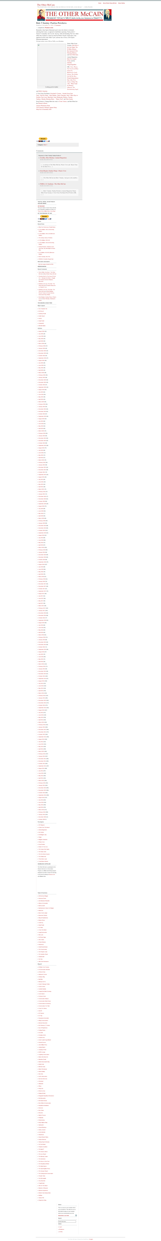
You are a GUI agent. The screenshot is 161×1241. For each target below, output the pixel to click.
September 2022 (42, 445)
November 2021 (42, 469)
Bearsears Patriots (43, 915)
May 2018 (41, 571)
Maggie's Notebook (43, 839)
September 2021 (42, 474)
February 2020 (42, 520)
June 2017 (41, 598)
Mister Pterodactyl (43, 1069)
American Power (42, 898)
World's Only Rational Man (45, 1192)
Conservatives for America (45, 1003)
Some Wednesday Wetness (60, 97)
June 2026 (41, 336)
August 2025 (41, 360)
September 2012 (42, 736)
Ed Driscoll (41, 311)
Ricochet (41, 1112)
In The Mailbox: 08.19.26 (44, 240)
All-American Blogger (43, 896)
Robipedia (41, 1117)
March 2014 (41, 693)
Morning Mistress (71, 53)
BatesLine (41, 910)
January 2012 (42, 756)
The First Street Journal (44, 854)
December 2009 (42, 816)
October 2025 (42, 355)
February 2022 (42, 462)
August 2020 (41, 506)
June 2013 (41, 715)
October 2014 (42, 676)
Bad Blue (41, 979)
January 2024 (42, 406)
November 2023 (42, 411)
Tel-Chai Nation (42, 1144)
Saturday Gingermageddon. (72, 63)
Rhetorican (41, 944)
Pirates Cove (42, 842)
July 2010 (41, 800)
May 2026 (41, 338)
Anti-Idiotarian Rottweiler (44, 900)
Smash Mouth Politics (43, 1137)
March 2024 (41, 401)
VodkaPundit (41, 956)
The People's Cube (43, 951)
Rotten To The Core (43, 846)
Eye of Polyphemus (43, 1027)
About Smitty (121, 3)
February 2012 (42, 753)
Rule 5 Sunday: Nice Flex (44, 256)
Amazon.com (52, 874)
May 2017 (41, 600)
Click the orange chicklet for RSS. (45, 264)
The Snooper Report (43, 1171)
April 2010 (41, 807)
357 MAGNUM (41, 206)
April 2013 (41, 719)
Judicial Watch (42, 1047)
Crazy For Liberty (43, 1008)
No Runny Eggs (42, 937)
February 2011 (42, 783)
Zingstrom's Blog (42, 1200)
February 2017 (42, 608)
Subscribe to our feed (63, 1215)
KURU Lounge (42, 1052)
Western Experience (43, 1190)
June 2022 (41, 452)
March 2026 (41, 343)
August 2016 (41, 622)
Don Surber (41, 832)
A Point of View (42, 972)
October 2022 (42, 443)
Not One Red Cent (43, 1078)
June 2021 (41, 481)
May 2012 (41, 746)
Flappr (40, 837)
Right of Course (42, 1115)
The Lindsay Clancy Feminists (45, 237)
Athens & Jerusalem (43, 903)
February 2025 (42, 375)
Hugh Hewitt (41, 320)
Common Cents (42, 996)
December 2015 (42, 642)
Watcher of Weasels (43, 1188)
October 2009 (42, 819)
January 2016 (42, 639)
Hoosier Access (42, 1042)
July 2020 (41, 508)
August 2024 (41, 389)
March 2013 (41, 722)
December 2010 (42, 787)
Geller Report (42, 316)
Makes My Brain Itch (43, 1056)
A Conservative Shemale (44, 969)
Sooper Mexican (42, 1139)
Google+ (91, 1239)
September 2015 (42, 649)
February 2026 (42, 345)
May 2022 (41, 455)
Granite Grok (42, 1037)
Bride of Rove (42, 920)
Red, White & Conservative (45, 1103)
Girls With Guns (73, 55)
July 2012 (41, 741)
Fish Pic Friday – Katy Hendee (48, 95)
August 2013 (41, 710)
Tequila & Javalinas (43, 1146)
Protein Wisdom (42, 942)
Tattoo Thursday (61, 95)
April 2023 (41, 428)
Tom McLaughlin (42, 1178)
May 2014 (41, 688)
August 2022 (41, 447)
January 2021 (42, 494)
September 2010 (42, 795)
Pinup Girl (41, 1088)
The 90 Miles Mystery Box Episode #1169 (72, 49)
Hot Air (40, 318)
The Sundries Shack (43, 954)
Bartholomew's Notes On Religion (46, 908)
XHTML (61, 1231)
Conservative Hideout (43, 998)
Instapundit (41, 323)
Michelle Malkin (42, 325)
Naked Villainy (42, 1071)
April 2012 (41, 749)
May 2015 (41, 659)
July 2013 (41, 712)
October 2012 (42, 734)
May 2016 (41, 630)
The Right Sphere (43, 1166)
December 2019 (42, 525)
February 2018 (42, 579)
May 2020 (41, 513)
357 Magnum (42, 825)
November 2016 (42, 615)
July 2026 (41, 333)
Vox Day (40, 959)
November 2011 (42, 761)
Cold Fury (41, 922)
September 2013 (42, 707)
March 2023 (41, 430)
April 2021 (41, 486)
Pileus (40, 1086)
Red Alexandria (42, 1098)
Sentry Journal (42, 1129)
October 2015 (42, 647)
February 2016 (42, 637)
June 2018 (41, 569)
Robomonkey (42, 1120)
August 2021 (41, 477)
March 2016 (41, 634)
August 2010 (41, 797)
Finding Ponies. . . (43, 1030)
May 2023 (41, 426)
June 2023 (41, 423)
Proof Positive (42, 844)
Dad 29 (40, 1010)
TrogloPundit (41, 1183)
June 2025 (41, 365)
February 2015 (42, 666)
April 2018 (41, 574)
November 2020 (42, 498)
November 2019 (42, 528)
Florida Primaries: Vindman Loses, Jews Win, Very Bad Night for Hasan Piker (47, 248)
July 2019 (41, 537)
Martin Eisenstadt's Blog (44, 1061)
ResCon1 (41, 1107)
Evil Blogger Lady (42, 834)
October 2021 (42, 472)
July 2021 (41, 479)
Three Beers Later (43, 859)
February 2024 (42, 404)
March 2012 (41, 751)
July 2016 (41, 625)
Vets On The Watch (43, 1185)
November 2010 (42, 790)
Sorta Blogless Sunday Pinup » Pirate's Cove (53, 171)
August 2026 (41, 331)
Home (99, 3)
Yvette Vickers (63, 101)
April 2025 (41, 370)
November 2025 (42, 353)
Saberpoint (41, 1124)
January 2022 (42, 464)
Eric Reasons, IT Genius (44, 1025)
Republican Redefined (44, 1105)
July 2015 (41, 654)
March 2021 (41, 489)
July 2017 (41, 596)
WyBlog (40, 1195)
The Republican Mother (44, 1163)
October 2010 (42, 792)
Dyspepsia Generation (44, 1018)
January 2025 (42, 377)
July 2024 (41, 392)
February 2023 (42, 433)
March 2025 (41, 372)
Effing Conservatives (43, 1020)
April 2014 (41, 690)
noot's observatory (43, 1076)
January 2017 (42, 610)
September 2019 (42, 532)
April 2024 (41, 399)
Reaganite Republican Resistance (46, 1095)
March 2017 (41, 605)
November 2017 (42, 586)
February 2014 (42, 695)
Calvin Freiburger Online (44, 984)
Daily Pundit (41, 925)
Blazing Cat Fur (42, 981)
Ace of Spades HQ (43, 308)
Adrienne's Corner (43, 974)
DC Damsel (41, 1013)
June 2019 (41, 540)
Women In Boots (42, 103)
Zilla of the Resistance (44, 961)
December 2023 (42, 409)
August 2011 (41, 768)
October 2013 (42, 705)
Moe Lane (41, 934)
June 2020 (41, 511)
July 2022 (41, 450)
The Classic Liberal (43, 1151)
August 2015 (41, 651)
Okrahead (41, 1081)
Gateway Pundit (42, 313)
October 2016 (42, 617)
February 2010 (42, 812)
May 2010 (41, 804)
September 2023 (42, 416)
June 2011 (41, 773)
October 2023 (42, 413)
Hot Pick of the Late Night (72, 46)
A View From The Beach (44, 827)
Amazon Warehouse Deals (43, 105)
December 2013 (42, 700)
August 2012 (41, 739)
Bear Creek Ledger (43, 912)
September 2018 (42, 562)
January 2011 (42, 785)
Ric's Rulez (41, 1110)
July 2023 (41, 421)
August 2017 (41, 593)
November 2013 (42, 702)
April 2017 (41, 603)
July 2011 (41, 770)
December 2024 (42, 379)
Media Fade (41, 1064)
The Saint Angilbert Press (44, 1168)
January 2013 (42, 727)
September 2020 (42, 503)
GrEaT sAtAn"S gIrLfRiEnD (45, 1040)
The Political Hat (42, 856)
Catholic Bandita (42, 989)
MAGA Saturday (42, 91)
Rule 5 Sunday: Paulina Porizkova (51, 22)
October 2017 (42, 588)
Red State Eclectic (43, 1100)
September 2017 (42, 591)
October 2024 (42, 384)
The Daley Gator (42, 851)
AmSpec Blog (42, 976)
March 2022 (41, 460)
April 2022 (41, 457)
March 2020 (41, 518)
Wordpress (61, 1229)
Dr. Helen (41, 927)
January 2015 (42, 668)
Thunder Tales (42, 1175)
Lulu (71, 80)
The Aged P (41, 1149)
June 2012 (41, 744)
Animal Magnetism (43, 829)
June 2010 (41, 802)
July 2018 (41, 566)
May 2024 (41, 396)
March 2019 (41, 547)
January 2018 (42, 581)
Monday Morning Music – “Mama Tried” (52, 99)
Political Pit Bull (42, 1093)
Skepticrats (41, 1134)
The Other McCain (46, 4)
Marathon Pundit (42, 1059)
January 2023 (42, 435)
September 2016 (42, 620)
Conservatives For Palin (44, 1006)
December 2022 (42, 438)
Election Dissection (43, 1023)
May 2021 (41, 484)
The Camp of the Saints (44, 849)
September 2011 (42, 766)
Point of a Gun (42, 1090)
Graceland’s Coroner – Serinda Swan (60, 93)
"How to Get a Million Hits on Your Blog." (47, 211)
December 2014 (42, 671)
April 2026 (41, 341)
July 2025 (41, 362)
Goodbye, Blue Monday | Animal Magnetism (53, 158)
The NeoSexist (42, 1158)
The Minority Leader (43, 1156)
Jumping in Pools (42, 1049)
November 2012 (42, 732)
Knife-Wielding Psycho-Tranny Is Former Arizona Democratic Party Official (46, 293)
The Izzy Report (42, 1154)
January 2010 (42, 814)
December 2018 (42, 554)
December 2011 (42, 758)
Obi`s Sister (41, 939)
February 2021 (42, 491)
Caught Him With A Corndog (45, 991)
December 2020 (42, 496)
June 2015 (41, 656)
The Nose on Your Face (44, 1161)
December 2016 (42, 613)
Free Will (41, 1032)
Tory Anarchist (42, 1180)
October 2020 (42, 501)
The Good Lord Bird (72, 69)
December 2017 (42, 583)
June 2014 (41, 685)
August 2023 (41, 418)
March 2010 (41, 809)
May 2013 (41, 717)
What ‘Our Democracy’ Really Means (47, 227)
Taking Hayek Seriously (44, 1141)
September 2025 (42, 358)
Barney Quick (42, 905)
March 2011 (41, 780)
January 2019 (42, 552)
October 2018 (42, 559)
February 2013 (42, 724)
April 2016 (41, 632)
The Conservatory (43, 949)
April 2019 (41, 545)
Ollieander (41, 1083)
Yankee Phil (41, 1197)
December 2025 (42, 350)
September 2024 (42, 387)
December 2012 (42, 729)
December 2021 (42, 467)
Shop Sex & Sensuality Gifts (43, 109)
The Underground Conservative (46, 1173)
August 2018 (41, 564)
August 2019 (41, 535)
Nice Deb (41, 1073)
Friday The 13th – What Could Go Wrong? (72, 83)
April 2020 (41, 515)
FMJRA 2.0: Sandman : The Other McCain (53, 184)
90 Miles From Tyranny (44, 967)
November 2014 (42, 673)
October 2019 (42, 530)
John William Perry (43, 1044)
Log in (60, 1226)
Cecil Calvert (41, 993)
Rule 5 (45, 145)
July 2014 (41, 683)
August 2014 (41, 681)
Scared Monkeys (42, 1127)
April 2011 (41, 778)
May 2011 (41, 775)
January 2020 (42, 523)
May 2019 (41, 542)
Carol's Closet (42, 986)
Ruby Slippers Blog (43, 1122)
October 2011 (42, 763)
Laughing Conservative (44, 1054)
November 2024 (42, 382)
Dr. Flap (40, 1015)
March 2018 (41, 576)
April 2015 (41, 661)
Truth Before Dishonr (43, 861)
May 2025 (41, 367)
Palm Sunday (69, 99)
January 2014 (42, 698)
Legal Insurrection (43, 932)
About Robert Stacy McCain (110, 3)
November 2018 (42, 557)
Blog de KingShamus (43, 917)
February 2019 (42, 549)
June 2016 (41, 627)
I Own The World (42, 929)
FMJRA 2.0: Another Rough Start (46, 259)
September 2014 (42, 678)
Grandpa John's (42, 1035)
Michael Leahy (42, 1066)
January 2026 (42, 348)
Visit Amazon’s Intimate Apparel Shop (46, 107)
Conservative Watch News (45, 1001)
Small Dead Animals (43, 946)
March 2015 (41, 664)
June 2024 (41, 394)
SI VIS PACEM (42, 1132)
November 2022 (42, 440)
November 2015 (42, 644)
